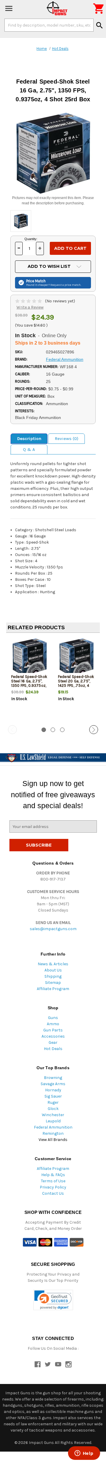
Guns (53, 1017)
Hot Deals (53, 1048)
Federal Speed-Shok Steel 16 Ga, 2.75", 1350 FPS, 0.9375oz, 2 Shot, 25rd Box (29, 683)
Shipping (53, 976)
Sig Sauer (53, 1096)
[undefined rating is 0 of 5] (29, 301)
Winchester (53, 1114)
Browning (53, 1077)
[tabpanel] (29, 679)
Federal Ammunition (53, 1127)
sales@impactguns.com (53, 928)
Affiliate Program (53, 988)
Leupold (53, 1121)
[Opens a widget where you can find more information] (84, 1453)
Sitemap (53, 982)
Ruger (53, 1102)
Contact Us (53, 1193)
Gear (53, 1042)
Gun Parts (53, 1030)
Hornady (53, 1090)
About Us (53, 970)
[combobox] (49, 25)
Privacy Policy (53, 1187)
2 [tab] (53, 730)
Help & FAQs (53, 1174)
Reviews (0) (66, 438)
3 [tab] (62, 730)
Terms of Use (53, 1180)
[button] (53, 1300)
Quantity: (30, 239)
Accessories (53, 1036)
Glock (53, 1108)
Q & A (29, 449)
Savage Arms (53, 1083)
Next (93, 729)
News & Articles (53, 963)
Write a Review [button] (30, 307)
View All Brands (53, 1139)
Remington (53, 1133)
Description (29, 438)
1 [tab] (44, 730)
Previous (12, 729)
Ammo (53, 1023)
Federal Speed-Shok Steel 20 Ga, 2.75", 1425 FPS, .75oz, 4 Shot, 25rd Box (76, 683)
